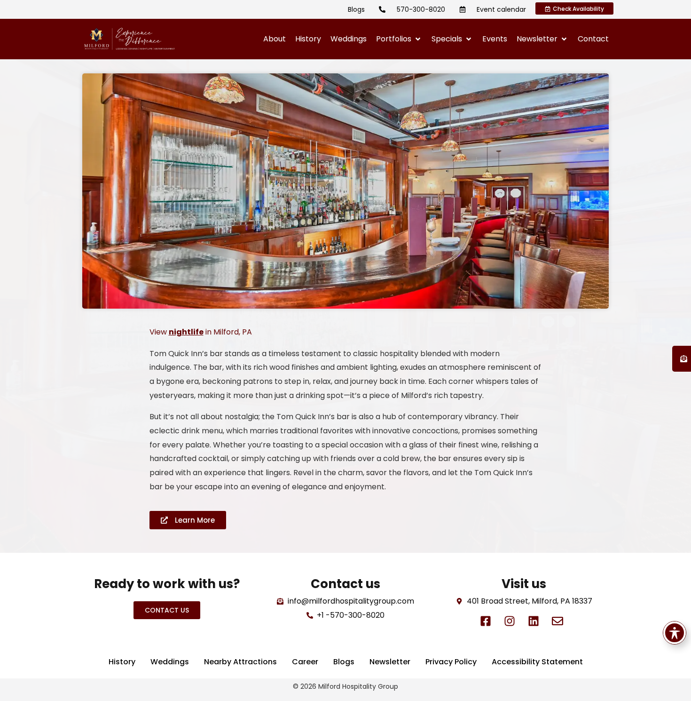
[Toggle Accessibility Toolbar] (674, 632)
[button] (399, 39)
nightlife (186, 332)
